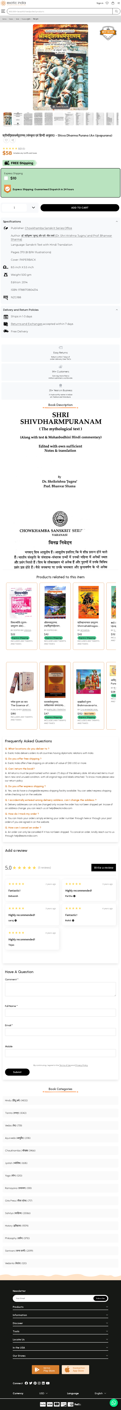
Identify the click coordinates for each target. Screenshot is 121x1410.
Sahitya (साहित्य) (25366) (18, 1213)
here (86, 818)
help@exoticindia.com (60, 808)
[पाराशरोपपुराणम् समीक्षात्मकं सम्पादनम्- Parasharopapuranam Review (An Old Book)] (55, 697)
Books (11, 19)
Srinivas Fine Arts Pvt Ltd (21, 710)
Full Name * (11, 1006)
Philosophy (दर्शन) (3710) (17, 1238)
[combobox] (60, 11)
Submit (17, 1072)
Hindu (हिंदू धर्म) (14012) (16, 1100)
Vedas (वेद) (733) (13, 1125)
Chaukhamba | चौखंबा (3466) (20, 1150)
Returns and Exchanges (26, 323)
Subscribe (100, 1298)
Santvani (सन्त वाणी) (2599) (19, 1250)
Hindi (17, 19)
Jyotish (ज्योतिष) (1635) (16, 1163)
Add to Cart (80, 207)
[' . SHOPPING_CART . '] (113, 3)
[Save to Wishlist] (6, 140)
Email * (9, 1025)
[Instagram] (39, 1383)
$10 (13, 178)
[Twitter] (30, 1383)
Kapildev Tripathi (56, 709)
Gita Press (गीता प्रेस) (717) (18, 1200)
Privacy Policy (81, 1065)
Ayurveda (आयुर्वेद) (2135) (18, 1138)
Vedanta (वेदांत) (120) (16, 1263)
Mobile (9, 1046)
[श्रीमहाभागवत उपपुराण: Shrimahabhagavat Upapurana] (88, 617)
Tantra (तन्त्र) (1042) (15, 1112)
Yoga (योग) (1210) (13, 1175)
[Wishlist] (107, 3)
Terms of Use (65, 1065)
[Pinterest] (35, 1383)
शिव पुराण (35, 19)
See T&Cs (67, 359)
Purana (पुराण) (26, 19)
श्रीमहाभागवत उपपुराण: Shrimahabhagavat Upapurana (89, 626)
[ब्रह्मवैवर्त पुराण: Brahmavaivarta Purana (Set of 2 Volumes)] (88, 697)
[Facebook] (26, 1383)
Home (5, 19)
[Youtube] (48, 1383)
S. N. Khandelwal (89, 709)
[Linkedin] (43, 1383)
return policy (16, 780)
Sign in (100, 3)
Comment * (11, 979)
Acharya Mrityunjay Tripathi (88, 631)
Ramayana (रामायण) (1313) (18, 1188)
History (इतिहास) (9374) (17, 1225)
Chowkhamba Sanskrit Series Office (48, 228)
